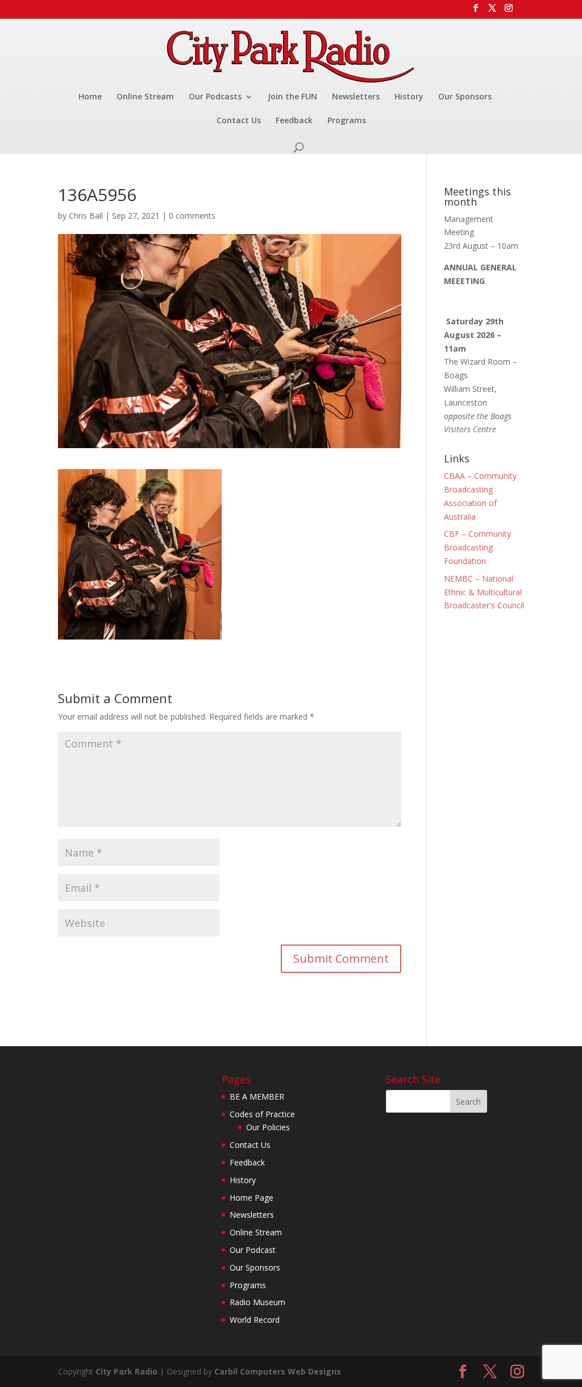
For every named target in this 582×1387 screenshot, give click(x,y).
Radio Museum (257, 1302)
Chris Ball (86, 215)
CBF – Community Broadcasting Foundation (477, 547)
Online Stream (145, 97)
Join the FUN (292, 97)
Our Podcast (253, 1249)
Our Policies (268, 1127)
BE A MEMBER (257, 1096)
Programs (346, 121)
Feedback (294, 121)
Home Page (251, 1197)
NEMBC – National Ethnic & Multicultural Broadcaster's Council (484, 592)
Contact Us (239, 121)
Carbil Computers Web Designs (277, 1371)
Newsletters (356, 97)
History (408, 97)
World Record (255, 1319)
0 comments (192, 215)
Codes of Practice (262, 1114)
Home (90, 97)
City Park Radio (126, 1371)
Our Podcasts (215, 97)
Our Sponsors (465, 97)
